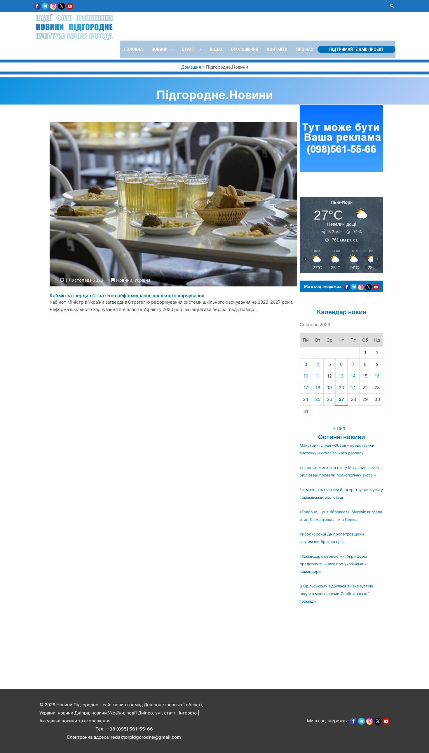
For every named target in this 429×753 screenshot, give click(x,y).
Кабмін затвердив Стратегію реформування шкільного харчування (127, 295)
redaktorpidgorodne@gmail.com (146, 737)
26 (329, 399)
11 (318, 376)
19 (329, 387)
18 (317, 387)
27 (341, 399)
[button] (392, 6)
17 (306, 387)
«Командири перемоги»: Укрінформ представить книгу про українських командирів (333, 564)
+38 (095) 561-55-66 (130, 729)
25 (317, 399)
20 (341, 387)
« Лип (339, 428)
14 (353, 376)
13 (341, 376)
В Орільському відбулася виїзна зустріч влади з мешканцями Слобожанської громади (336, 594)
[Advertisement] (175, 647)
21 (353, 387)
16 (377, 376)
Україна (142, 280)
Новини (124, 280)
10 (306, 376)
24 (305, 399)
